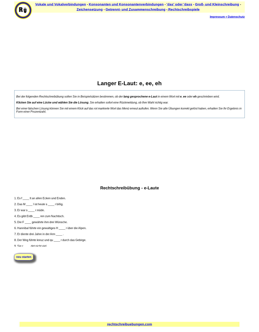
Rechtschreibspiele (183, 9)
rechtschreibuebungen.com (129, 324)
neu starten (23, 256)
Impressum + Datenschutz (227, 16)
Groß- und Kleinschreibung (217, 4)
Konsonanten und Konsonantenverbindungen (126, 4)
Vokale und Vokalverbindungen (60, 4)
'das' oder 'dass (179, 4)
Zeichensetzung (90, 9)
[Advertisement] (120, 45)
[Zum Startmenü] (23, 18)
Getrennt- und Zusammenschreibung (135, 9)
